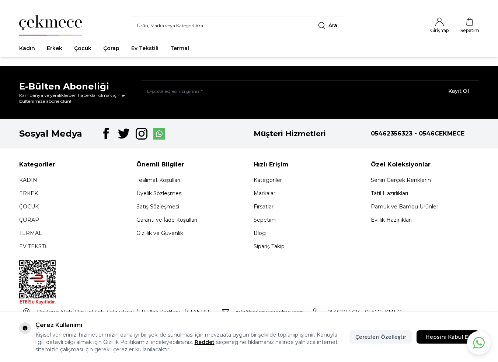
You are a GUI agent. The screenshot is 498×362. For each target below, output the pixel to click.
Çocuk (82, 48)
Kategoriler (268, 180)
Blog (260, 233)
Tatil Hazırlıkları (389, 193)
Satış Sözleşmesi (157, 206)
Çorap (111, 48)
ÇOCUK (29, 206)
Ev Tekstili (145, 48)
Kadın (27, 48)
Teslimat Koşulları (158, 180)
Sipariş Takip (269, 246)
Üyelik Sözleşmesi (159, 193)
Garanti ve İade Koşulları (166, 220)
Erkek (54, 48)
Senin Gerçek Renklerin (401, 180)
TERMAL (30, 233)
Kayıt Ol (458, 91)
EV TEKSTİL (34, 246)
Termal (179, 48)
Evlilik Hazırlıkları (391, 220)
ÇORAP (29, 220)
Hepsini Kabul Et (447, 337)
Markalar (264, 193)
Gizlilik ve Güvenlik (159, 233)
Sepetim (265, 220)
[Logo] (50, 25)
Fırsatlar (212, 48)
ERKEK (28, 193)
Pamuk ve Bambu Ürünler (404, 206)
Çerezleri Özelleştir (380, 337)
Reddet (205, 342)
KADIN (28, 180)
